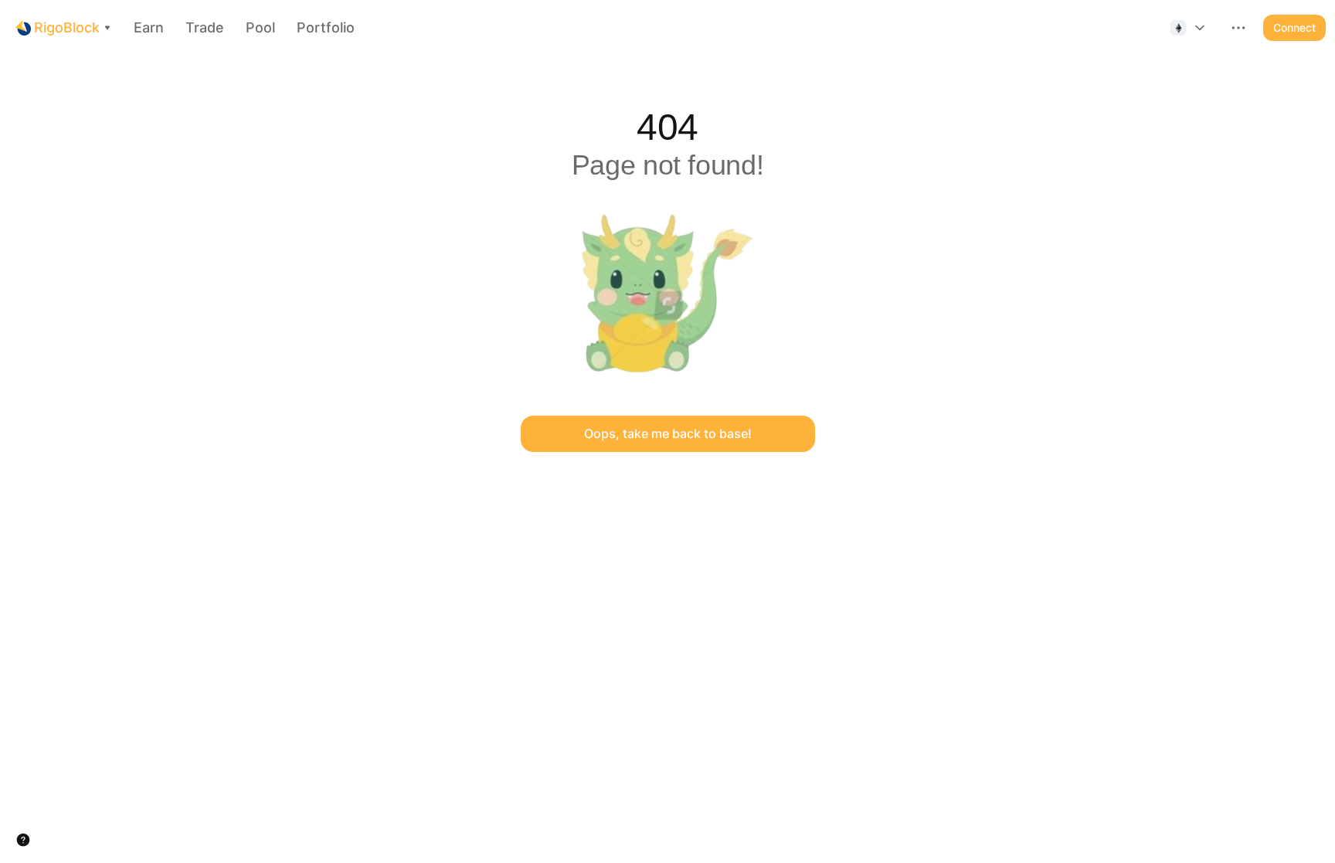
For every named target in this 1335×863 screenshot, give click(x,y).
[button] (1189, 28)
